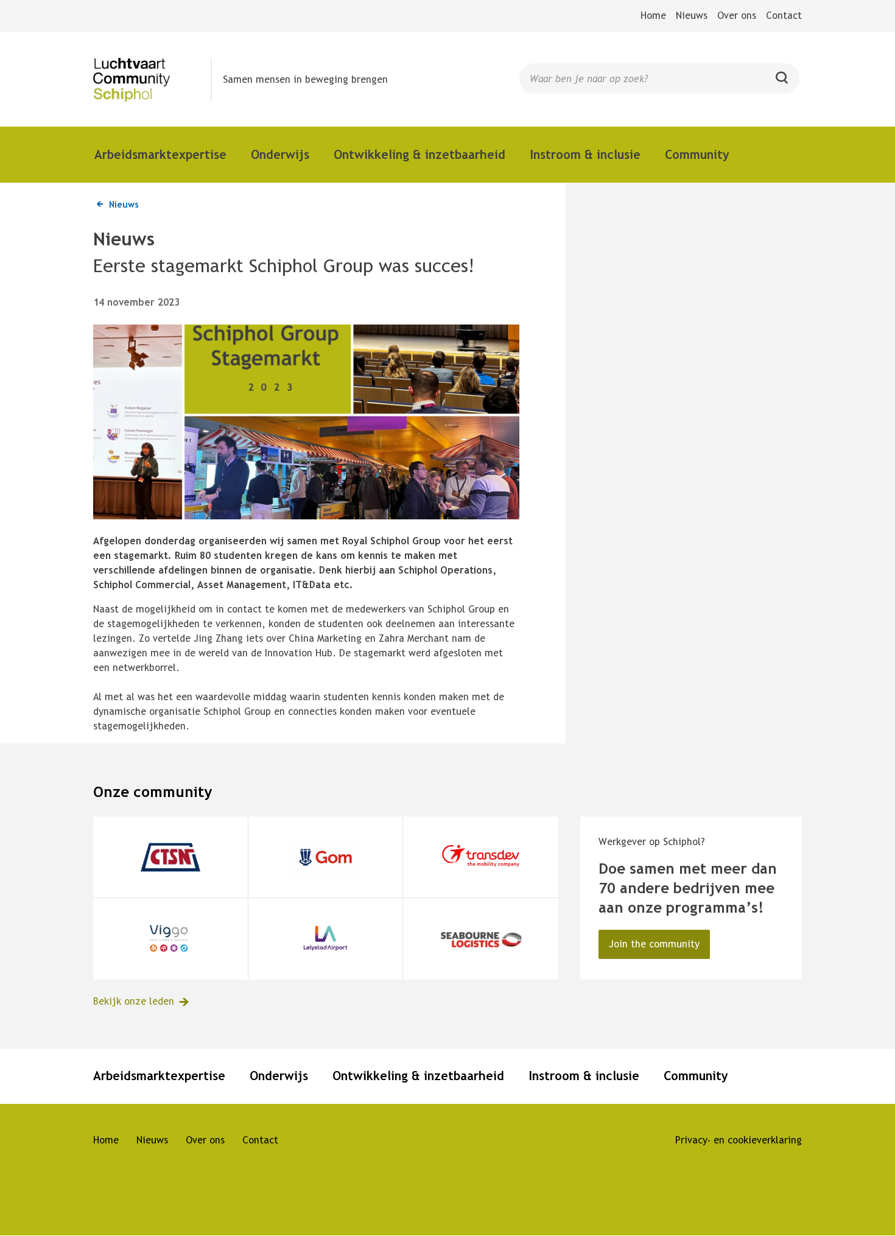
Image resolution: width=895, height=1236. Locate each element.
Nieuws (691, 15)
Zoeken (782, 82)
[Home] (152, 80)
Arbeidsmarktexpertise (160, 154)
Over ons (736, 15)
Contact (784, 15)
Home (653, 15)
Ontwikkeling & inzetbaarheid (419, 154)
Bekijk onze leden (133, 1001)
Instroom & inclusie (585, 154)
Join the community (654, 944)
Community (697, 154)
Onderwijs (280, 154)
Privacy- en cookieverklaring (738, 1140)
